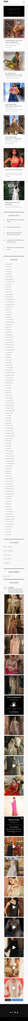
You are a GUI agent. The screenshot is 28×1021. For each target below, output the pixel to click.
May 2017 (8, 504)
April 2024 (8, 317)
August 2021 (9, 382)
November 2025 (10, 281)
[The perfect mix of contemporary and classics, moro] (14, 967)
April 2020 (8, 423)
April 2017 (8, 506)
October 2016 (9, 521)
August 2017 (9, 496)
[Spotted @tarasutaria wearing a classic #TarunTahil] (14, 887)
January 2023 (9, 339)
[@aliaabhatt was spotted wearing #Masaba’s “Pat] (14, 806)
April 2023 (8, 332)
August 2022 (9, 352)
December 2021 (10, 372)
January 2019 (9, 453)
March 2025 (9, 291)
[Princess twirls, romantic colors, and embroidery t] (14, 664)
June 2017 (8, 501)
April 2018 (8, 476)
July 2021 (8, 385)
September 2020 (10, 410)
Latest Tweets (14, 572)
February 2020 (9, 428)
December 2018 (10, 456)
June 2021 (8, 387)
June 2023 (8, 327)
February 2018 (9, 481)
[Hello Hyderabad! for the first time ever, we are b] (14, 604)
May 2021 (8, 390)
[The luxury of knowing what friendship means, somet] (14, 947)
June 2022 (8, 357)
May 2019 (8, 445)
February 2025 (9, 294)
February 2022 (9, 367)
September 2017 (10, 493)
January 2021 (9, 400)
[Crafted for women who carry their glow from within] (14, 927)
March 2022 (9, 365)
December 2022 (10, 342)
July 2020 (8, 415)
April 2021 (8, 392)
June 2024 (8, 312)
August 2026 (9, 264)
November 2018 (10, 458)
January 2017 (9, 514)
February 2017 (9, 511)
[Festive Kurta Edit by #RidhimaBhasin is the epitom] (14, 988)
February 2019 (9, 451)
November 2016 (10, 519)
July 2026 (8, 266)
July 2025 (8, 284)
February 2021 (9, 398)
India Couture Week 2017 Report (13, 169)
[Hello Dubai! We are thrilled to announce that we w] (14, 624)
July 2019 (8, 440)
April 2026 (8, 274)
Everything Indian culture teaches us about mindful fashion (14, 41)
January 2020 (9, 430)
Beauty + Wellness (8, 546)
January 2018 (9, 483)
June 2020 (8, 418)
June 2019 (8, 443)
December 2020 (10, 403)
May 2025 (8, 286)
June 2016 (8, 531)
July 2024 (8, 309)
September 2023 (10, 322)
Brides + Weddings (8, 550)
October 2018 (9, 461)
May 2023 (8, 329)
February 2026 (9, 279)
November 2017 (10, 488)
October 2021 (9, 377)
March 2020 (9, 425)
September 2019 (10, 435)
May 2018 (8, 473)
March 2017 (9, 509)
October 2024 (9, 302)
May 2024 (8, 314)
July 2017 (8, 499)
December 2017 (10, 486)
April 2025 (8, 289)
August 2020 (9, 413)
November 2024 (10, 299)
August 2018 (9, 466)
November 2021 (10, 375)
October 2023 (9, 319)
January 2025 (9, 297)
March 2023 (9, 334)
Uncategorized (7, 562)
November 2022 (10, 345)
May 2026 (8, 271)
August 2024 (9, 307)
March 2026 (9, 276)
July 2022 (8, 355)
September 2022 (10, 350)
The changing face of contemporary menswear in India (13, 74)
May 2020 (8, 420)
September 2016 (10, 524)
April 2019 (8, 448)
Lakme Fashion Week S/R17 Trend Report (12, 203)
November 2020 (10, 405)
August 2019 (9, 438)
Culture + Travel (7, 554)
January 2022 (9, 370)
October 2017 (9, 491)
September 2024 (10, 304)
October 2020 (9, 408)
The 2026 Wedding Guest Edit (13, 227)
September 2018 (10, 463)
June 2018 (8, 471)
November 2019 (10, 433)
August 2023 (9, 324)
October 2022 (9, 347)
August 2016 (9, 526)
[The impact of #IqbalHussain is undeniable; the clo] (14, 846)
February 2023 (9, 337)
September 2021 (10, 380)
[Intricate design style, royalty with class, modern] (14, 644)
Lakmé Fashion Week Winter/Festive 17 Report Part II (13, 105)
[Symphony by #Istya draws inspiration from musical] (14, 907)
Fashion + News (7, 558)
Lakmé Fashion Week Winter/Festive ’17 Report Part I (13, 137)
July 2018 (8, 468)
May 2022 (8, 360)
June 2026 (8, 269)
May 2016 (8, 534)
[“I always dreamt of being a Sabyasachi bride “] (14, 786)
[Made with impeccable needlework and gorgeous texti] (14, 866)
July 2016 (8, 529)
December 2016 (10, 516)
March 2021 (9, 395)
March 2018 (9, 478)
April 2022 (8, 362)
